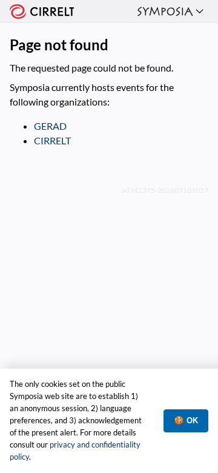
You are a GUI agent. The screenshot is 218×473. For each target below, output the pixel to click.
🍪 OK (186, 420)
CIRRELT (52, 140)
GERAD (50, 126)
